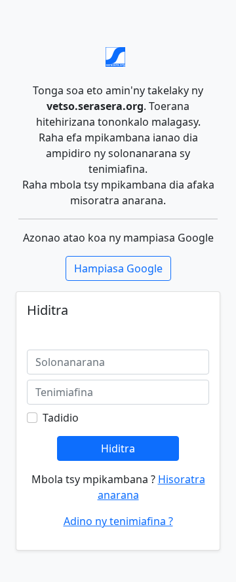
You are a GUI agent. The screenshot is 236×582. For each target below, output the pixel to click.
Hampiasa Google (118, 268)
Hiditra (118, 448)
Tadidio (61, 417)
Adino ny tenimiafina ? (118, 521)
